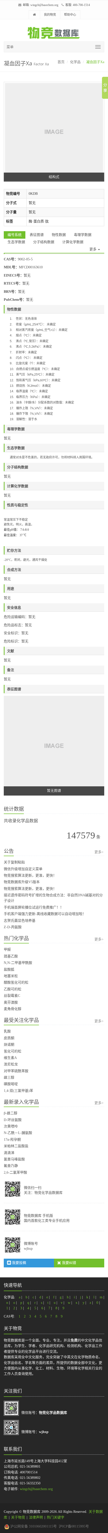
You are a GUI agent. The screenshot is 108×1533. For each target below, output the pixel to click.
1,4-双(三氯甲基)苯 (18, 1091)
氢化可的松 (12, 1051)
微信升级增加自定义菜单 (23, 869)
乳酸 (7, 1031)
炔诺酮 (9, 1044)
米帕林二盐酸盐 (16, 1146)
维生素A (10, 1058)
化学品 (75, 62)
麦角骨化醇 (12, 1009)
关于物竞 (18, 1517)
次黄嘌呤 (11, 1126)
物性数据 (59, 235)
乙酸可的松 (12, 989)
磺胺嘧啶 (11, 1084)
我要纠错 (68, 1263)
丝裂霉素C (12, 996)
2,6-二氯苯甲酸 (15, 1172)
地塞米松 (11, 976)
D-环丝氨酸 (13, 1120)
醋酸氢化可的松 (16, 982)
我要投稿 (18, 1263)
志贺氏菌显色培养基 (19, 920)
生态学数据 (16, 242)
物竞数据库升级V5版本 (22, 882)
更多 (93, 249)
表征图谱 (37, 235)
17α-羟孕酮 (12, 1139)
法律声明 (36, 1517)
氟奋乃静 (11, 1166)
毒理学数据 (82, 235)
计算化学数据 (72, 242)
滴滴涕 (9, 1153)
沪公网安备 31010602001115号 (33, 1526)
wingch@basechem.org (44, 5)
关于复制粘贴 (14, 862)
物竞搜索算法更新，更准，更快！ (30, 875)
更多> (98, 852)
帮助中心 (70, 14)
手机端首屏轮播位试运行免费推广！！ (34, 907)
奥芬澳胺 (11, 1002)
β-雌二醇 (10, 1113)
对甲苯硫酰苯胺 (16, 1071)
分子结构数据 (43, 242)
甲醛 (7, 949)
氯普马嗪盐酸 (14, 1159)
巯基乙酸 (11, 956)
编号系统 (15, 235)
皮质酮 (9, 1038)
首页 (61, 62)
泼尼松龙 (11, 1064)
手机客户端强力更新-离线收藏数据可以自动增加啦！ (45, 914)
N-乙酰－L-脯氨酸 (18, 1133)
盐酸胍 (9, 969)
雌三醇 (9, 1077)
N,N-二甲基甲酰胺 (18, 963)
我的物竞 (50, 14)
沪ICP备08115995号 (74, 1526)
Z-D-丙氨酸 (13, 927)
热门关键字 (55, 1517)
